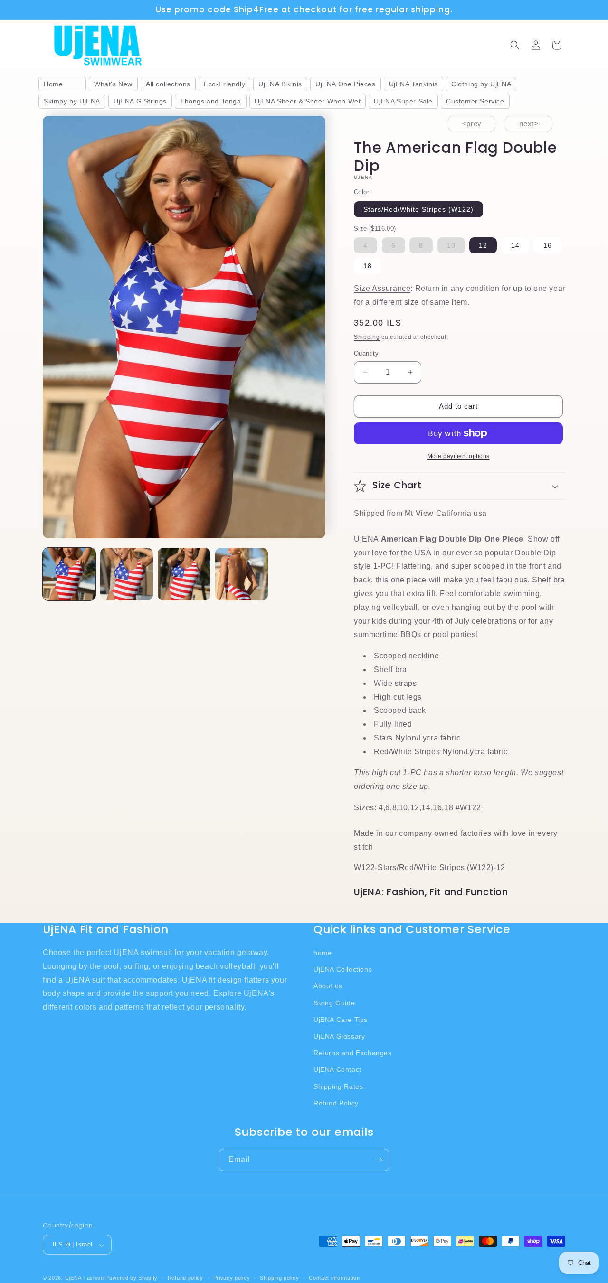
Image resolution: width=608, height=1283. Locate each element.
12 (483, 245)
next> (528, 124)
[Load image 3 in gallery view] (184, 574)
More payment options (459, 456)
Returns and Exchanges (353, 1053)
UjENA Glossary (339, 1036)
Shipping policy (279, 1278)
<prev (472, 124)
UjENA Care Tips (341, 1019)
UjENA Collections (343, 969)
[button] (514, 45)
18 (367, 266)
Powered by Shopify (131, 1278)
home (323, 952)
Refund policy (185, 1278)
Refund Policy (336, 1102)
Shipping (367, 337)
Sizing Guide (334, 1002)
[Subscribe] (378, 1160)
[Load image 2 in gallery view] (126, 574)
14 (515, 245)
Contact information (334, 1278)
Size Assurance (382, 288)
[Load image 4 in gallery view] (241, 574)
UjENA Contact (337, 1069)
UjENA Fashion (84, 1278)
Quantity (366, 353)
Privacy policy (231, 1278)
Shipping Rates (338, 1086)
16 (547, 245)
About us (328, 986)
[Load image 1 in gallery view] (69, 574)
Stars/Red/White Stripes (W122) (418, 209)
